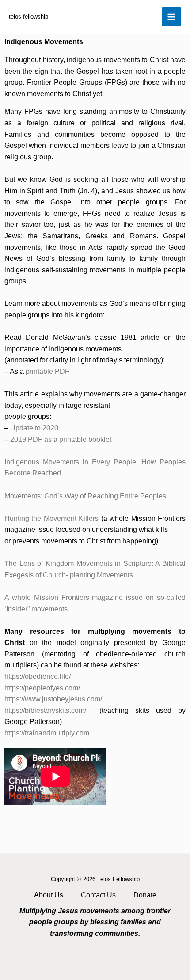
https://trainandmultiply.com (46, 733)
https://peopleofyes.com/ (42, 688)
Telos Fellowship (28, 16)
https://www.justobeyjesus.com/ (53, 699)
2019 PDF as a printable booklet (60, 439)
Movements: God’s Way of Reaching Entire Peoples (85, 496)
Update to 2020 (34, 428)
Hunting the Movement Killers (51, 518)
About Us (48, 895)
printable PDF (47, 371)
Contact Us (98, 895)
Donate (144, 895)
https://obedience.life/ (37, 676)
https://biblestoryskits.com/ (45, 710)
